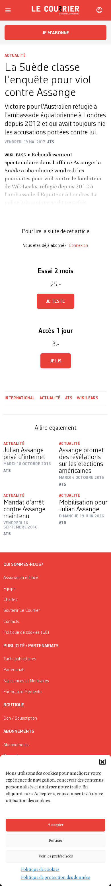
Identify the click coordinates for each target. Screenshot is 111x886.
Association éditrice (20, 578)
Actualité (15, 56)
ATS (68, 398)
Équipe (9, 589)
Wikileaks (87, 398)
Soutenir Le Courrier (21, 610)
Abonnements (16, 745)
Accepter (55, 825)
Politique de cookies (40, 870)
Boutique (13, 705)
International (20, 398)
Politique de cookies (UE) (26, 632)
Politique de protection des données (55, 878)
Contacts (11, 621)
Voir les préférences (55, 856)
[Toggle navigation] (8, 10)
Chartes (10, 600)
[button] (102, 762)
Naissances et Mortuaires (26, 681)
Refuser (55, 841)
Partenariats (14, 670)
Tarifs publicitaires (19, 659)
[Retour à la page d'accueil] (55, 10)
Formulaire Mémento (22, 692)
